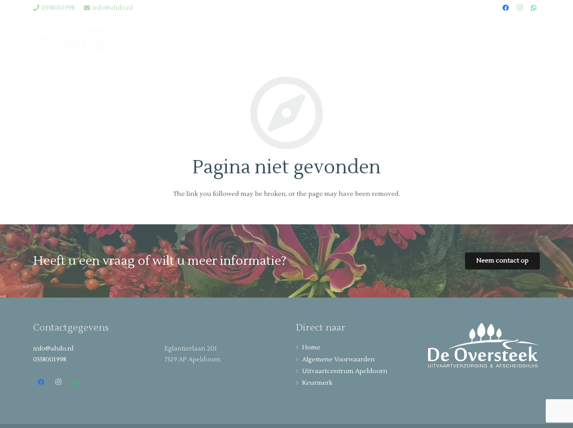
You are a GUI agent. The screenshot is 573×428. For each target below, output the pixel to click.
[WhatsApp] (533, 8)
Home (311, 347)
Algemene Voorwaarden (338, 359)
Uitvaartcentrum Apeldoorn (344, 371)
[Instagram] (519, 8)
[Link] (74, 33)
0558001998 (49, 359)
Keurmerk (317, 383)
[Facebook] (505, 8)
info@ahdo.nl (53, 348)
